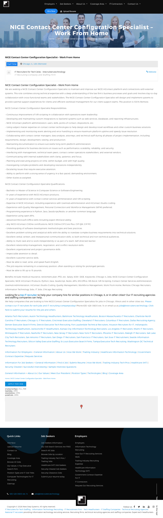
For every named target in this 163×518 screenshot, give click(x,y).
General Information (44, 352)
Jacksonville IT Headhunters (45, 329)
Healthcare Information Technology (119, 352)
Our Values (43, 373)
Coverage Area (97, 4)
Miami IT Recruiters (143, 329)
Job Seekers (65, 4)
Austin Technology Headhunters (45, 316)
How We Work (74, 352)
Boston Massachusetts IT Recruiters (116, 316)
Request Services (33, 356)
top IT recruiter (28, 295)
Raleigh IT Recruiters (135, 333)
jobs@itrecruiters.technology (133, 305)
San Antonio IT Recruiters (38, 337)
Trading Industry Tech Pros (116, 362)
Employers (50, 4)
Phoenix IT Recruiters (113, 333)
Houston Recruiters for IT (121, 324)
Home (51, 39)
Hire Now (51, 11)
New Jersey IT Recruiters (66, 333)
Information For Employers (18, 352)
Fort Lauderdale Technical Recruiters (89, 324)
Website (152, 72)
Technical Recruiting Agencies (135, 509)
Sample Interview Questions (62, 367)
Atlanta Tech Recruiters (16, 316)
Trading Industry (91, 352)
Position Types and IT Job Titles (20, 473)
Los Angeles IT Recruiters (120, 329)
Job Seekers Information (52, 443)
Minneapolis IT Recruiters (17, 333)
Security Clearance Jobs (51, 473)
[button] (81, 407)
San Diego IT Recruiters (64, 337)
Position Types (79, 373)
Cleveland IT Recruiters (93, 320)
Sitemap (11, 484)
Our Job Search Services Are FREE (56, 447)
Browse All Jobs (14, 462)
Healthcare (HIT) (139, 362)
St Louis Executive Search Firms (76, 341)
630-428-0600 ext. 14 (19, 494)
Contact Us (133, 4)
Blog (105, 373)
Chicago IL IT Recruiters (39, 320)
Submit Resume (78, 362)
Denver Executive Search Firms (20, 324)
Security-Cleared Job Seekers (53, 469)
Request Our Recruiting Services (89, 485)
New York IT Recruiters (90, 333)
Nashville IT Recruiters (42, 333)
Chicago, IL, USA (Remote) (34, 64)
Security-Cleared (13, 367)
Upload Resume (69, 11)
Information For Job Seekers (19, 362)
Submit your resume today (53, 477)
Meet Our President (60, 373)
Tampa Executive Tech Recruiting (109, 341)
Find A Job (62, 362)
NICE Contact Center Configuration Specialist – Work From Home (33, 378)
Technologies (94, 373)
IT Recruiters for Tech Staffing (18, 509)
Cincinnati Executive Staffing (66, 320)
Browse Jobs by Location (52, 454)
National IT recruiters (14, 512)
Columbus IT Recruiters (117, 320)
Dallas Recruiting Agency (142, 320)
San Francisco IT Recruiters (90, 337)
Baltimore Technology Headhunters (80, 316)
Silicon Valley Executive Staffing (44, 341)
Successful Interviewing (35, 367)
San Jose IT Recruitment (117, 337)
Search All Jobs (48, 450)
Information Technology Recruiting (47, 509)
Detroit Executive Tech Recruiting (53, 324)
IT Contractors (116, 4)
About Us (80, 4)
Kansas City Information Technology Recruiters (83, 329)
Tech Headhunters (91, 509)
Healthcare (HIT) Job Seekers (53, 465)
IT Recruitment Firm (73, 509)
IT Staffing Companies (110, 509)
